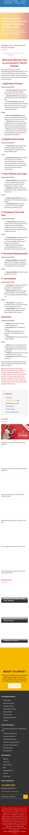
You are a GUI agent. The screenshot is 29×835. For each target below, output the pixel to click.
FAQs (4, 767)
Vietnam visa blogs (9, 53)
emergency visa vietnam (8, 382)
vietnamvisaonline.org (18, 94)
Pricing (5, 773)
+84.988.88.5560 (7, 3)
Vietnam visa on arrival (13, 374)
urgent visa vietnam (20, 380)
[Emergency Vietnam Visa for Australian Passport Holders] (15, 483)
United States (7, 700)
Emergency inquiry (20, 3)
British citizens (7, 714)
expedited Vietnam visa (8, 384)
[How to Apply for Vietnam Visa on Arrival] (15, 535)
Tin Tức (8, 397)
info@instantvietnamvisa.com (10, 791)
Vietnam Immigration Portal (18, 119)
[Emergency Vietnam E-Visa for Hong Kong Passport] (15, 431)
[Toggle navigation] (26, 10)
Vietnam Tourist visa (9, 736)
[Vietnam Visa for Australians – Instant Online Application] (14, 594)
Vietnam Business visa (9, 739)
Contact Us (6, 762)
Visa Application (8, 770)
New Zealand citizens (9, 709)
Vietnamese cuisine (11, 403)
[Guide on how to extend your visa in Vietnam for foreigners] (14, 614)
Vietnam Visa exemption (10, 745)
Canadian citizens (8, 706)
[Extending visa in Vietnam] (14, 634)
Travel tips (9, 406)
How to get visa (7, 750)
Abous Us (5, 759)
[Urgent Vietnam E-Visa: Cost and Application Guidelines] (15, 457)
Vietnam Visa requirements (11, 742)
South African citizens (9, 717)
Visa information (20, 53)
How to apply (7, 776)
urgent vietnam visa (10, 368)
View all (5, 720)
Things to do (9, 409)
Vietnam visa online (13, 378)
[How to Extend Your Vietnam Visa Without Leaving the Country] (15, 560)
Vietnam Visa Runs (21, 382)
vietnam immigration (13, 372)
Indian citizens (7, 712)
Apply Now (14, 686)
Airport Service (7, 764)
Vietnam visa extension (10, 733)
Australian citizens (8, 703)
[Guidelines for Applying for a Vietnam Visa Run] (15, 509)
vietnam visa (14, 370)
